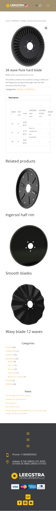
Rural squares (11, 403)
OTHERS (9, 380)
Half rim (11, 365)
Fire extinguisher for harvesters (18, 395)
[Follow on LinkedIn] (31, 503)
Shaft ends (12, 373)
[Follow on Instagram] (25, 503)
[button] (46, 28)
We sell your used (13, 406)
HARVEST (9, 355)
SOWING (9, 384)
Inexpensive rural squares (16, 399)
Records (11, 369)
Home (8, 21)
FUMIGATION (11, 351)
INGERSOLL (15, 21)
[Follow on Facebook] (19, 503)
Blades (23, 21)
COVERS (9, 347)
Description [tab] (14, 97)
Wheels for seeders (15, 377)
